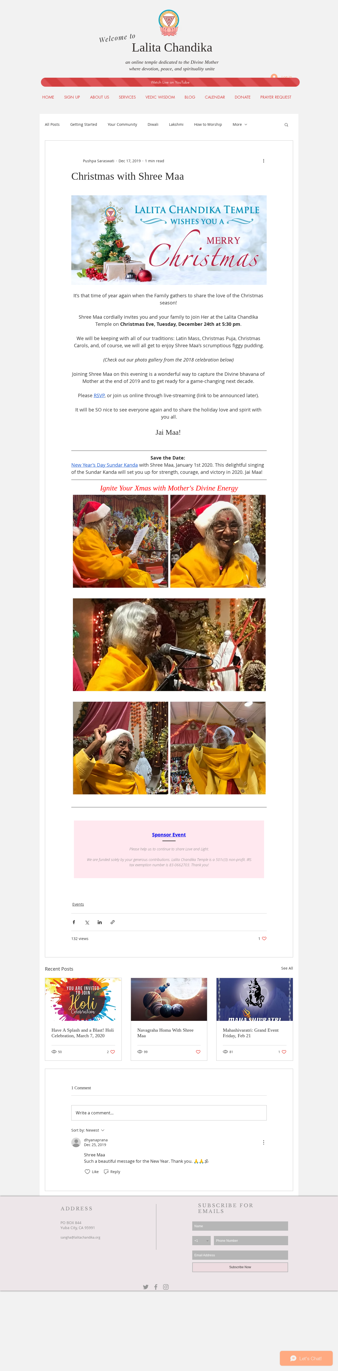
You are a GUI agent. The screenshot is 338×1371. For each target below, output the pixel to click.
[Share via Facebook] (73, 922)
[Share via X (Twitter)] (86, 922)
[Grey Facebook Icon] (155, 1287)
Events (78, 904)
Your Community (122, 124)
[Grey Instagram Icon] (166, 1287)
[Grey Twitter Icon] (145, 1287)
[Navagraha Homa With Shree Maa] (169, 999)
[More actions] (263, 161)
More (237, 124)
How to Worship (208, 124)
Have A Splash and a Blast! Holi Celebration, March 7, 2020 (82, 1032)
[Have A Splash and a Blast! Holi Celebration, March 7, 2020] (83, 999)
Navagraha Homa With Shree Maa (165, 1032)
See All (287, 968)
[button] (286, 124)
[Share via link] (112, 922)
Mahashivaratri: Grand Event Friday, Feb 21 (251, 1032)
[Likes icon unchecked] (87, 1172)
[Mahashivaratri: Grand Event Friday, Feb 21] (255, 999)
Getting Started (83, 124)
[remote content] (169, 849)
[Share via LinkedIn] (99, 922)
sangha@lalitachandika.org (80, 1237)
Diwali (153, 124)
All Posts (52, 124)
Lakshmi (176, 124)
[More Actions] (263, 1142)
